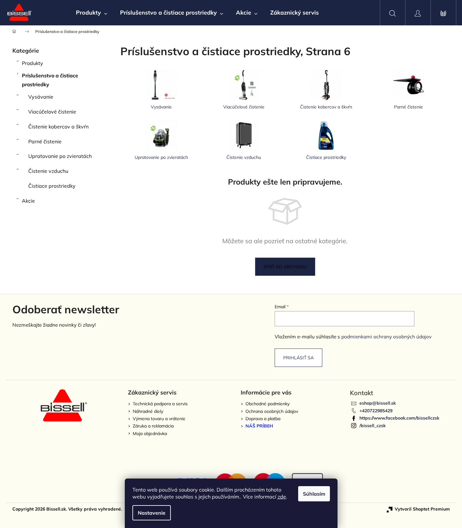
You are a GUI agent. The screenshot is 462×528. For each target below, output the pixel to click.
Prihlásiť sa (298, 358)
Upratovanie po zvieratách (60, 156)
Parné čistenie (45, 141)
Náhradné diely (148, 411)
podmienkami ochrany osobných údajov (386, 337)
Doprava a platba (262, 418)
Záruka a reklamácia (153, 426)
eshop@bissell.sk (377, 403)
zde (282, 496)
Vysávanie (40, 97)
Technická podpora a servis (160, 404)
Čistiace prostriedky (52, 186)
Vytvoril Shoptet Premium (422, 509)
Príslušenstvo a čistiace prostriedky (50, 80)
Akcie (28, 201)
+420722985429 (375, 411)
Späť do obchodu (285, 267)
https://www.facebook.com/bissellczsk (399, 418)
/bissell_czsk (372, 425)
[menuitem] (92, 12)
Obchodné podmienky (267, 404)
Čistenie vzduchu (48, 171)
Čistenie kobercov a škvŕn (58, 126)
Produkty (32, 63)
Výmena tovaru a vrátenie (159, 418)
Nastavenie (151, 513)
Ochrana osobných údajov (271, 411)
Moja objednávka (150, 433)
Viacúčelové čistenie (52, 111)
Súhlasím (314, 494)
